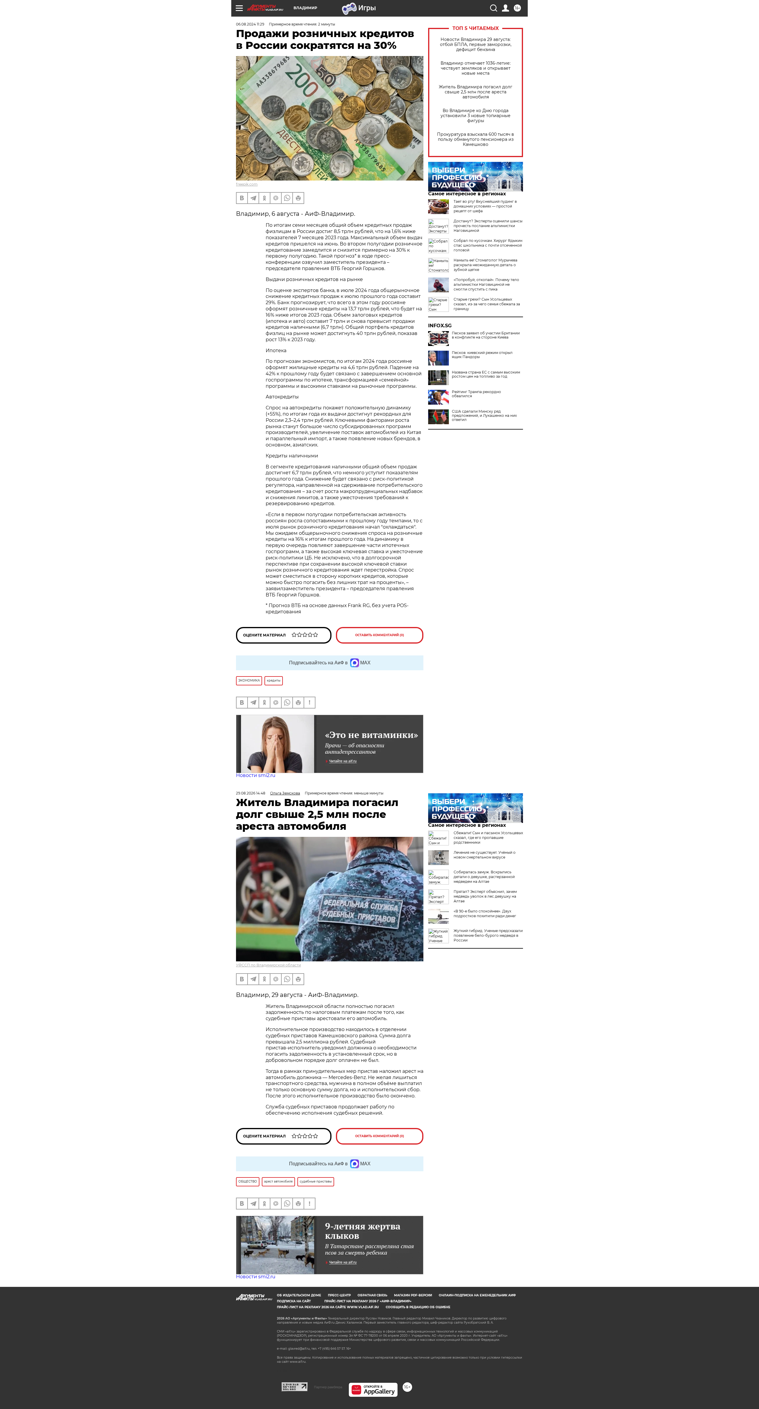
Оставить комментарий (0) (379, 635)
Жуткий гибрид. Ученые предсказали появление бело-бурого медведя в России (488, 935)
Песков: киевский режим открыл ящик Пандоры (482, 355)
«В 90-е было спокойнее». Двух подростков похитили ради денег (485, 913)
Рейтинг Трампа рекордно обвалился (476, 394)
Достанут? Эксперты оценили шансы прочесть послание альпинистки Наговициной (488, 226)
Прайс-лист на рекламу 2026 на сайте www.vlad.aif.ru (328, 1307)
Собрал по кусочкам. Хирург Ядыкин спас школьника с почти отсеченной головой (488, 245)
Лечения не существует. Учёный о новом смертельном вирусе (485, 854)
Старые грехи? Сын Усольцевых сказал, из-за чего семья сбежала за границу (487, 304)
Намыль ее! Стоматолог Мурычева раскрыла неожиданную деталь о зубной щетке (485, 265)
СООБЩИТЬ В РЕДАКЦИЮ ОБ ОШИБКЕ (418, 1307)
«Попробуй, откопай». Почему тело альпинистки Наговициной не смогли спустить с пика (486, 284)
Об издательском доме (299, 1295)
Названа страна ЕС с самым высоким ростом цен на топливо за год (486, 374)
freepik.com (247, 184)
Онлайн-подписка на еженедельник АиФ (477, 1295)
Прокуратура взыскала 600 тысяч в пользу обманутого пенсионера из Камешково (475, 139)
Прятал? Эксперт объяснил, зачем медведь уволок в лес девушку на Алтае (485, 896)
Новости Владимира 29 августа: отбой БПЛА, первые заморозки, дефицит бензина (475, 44)
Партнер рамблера (328, 1387)
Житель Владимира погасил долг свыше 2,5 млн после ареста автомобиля (475, 92)
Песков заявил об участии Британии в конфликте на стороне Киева (486, 335)
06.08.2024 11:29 (250, 24)
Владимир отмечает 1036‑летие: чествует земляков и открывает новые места (476, 68)
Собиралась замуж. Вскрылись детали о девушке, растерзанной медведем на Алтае (484, 877)
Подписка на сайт (294, 1301)
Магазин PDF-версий (413, 1295)
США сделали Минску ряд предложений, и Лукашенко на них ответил (484, 415)
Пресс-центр (339, 1295)
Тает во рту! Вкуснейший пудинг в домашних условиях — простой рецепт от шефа (485, 206)
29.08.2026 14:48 (250, 793)
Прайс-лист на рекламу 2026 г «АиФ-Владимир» (368, 1301)
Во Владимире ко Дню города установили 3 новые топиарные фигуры (476, 115)
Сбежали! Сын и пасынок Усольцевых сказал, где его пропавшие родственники (488, 838)
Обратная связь (372, 1295)
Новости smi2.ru (255, 775)
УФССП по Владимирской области (268, 965)
